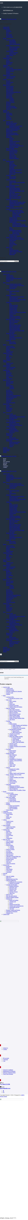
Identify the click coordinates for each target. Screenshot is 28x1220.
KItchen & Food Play (14, 141)
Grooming (11, 167)
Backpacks (9, 119)
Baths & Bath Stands (14, 188)
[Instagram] (3, 1092)
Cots (10, 183)
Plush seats (12, 254)
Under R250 (6, 27)
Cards (7, 59)
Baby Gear (9, 247)
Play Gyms (9, 34)
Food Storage (15, 215)
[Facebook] (3, 1091)
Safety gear (12, 164)
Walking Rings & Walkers (15, 251)
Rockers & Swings (14, 250)
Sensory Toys (12, 155)
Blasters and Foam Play (12, 130)
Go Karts (8, 103)
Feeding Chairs (13, 236)
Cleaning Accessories (14, 234)
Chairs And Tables (10, 76)
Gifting (5, 79)
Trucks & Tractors (10, 106)
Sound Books (12, 42)
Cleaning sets (12, 143)
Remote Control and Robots (13, 128)
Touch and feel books (14, 44)
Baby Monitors (13, 165)
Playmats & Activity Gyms (15, 207)
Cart (4, 1061)
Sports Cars (9, 96)
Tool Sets (11, 138)
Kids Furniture (6, 75)
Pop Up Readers (13, 48)
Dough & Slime (10, 71)
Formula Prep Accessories (18, 224)
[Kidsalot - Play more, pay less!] (8, 271)
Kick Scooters (9, 90)
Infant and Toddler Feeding (16, 210)
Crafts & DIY (9, 68)
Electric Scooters (10, 102)
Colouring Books (13, 52)
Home (1, 669)
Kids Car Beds (9, 78)
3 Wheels (11, 100)
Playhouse (8, 31)
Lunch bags (9, 113)
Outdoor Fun (6, 28)
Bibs (10, 227)
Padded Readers (13, 49)
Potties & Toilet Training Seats (16, 191)
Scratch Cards (9, 73)
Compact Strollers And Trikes (16, 239)
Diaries (8, 56)
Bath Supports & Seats (14, 198)
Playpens (11, 168)
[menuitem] (6, 274)
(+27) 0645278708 (17, 7)
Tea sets (8, 80)
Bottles (8, 116)
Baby (4, 159)
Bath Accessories (13, 195)
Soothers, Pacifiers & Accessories (17, 220)
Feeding (8, 209)
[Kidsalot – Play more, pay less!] (8, 19)
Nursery (8, 179)
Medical (11, 162)
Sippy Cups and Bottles (18, 212)
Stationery (8, 83)
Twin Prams (12, 243)
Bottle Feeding (13, 222)
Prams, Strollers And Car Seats (13, 237)
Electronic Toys (13, 152)
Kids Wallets (9, 114)
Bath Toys (8, 136)
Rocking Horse (10, 86)
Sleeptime (8, 199)
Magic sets (8, 64)
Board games (9, 62)
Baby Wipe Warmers (14, 193)
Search (16, 261)
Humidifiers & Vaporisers (15, 169)
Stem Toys (12, 154)
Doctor (11, 140)
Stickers (8, 72)
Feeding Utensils (16, 213)
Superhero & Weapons (11, 133)
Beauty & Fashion (13, 147)
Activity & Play (10, 206)
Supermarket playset (14, 144)
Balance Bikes (9, 88)
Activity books (9, 51)
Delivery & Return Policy (9, 1072)
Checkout (5, 1059)
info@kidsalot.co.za (8, 10)
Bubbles (8, 30)
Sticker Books (9, 55)
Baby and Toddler (10, 40)
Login (1, 2)
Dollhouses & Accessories (15, 126)
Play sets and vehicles (11, 123)
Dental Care (12, 174)
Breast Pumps (12, 176)
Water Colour (12, 54)
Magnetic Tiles (13, 157)
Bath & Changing (10, 186)
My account (6, 1058)
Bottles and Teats (16, 223)
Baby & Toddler (10, 148)
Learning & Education (11, 150)
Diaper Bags (12, 178)
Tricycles (8, 109)
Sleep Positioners (13, 200)
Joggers (11, 246)
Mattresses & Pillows (14, 205)
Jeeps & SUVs (9, 93)
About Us (5, 1048)
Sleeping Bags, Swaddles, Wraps (17, 202)
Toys (4, 120)
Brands (5, 651)
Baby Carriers (12, 253)
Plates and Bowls (16, 216)
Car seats (11, 241)
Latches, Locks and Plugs (15, 172)
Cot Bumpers (12, 181)
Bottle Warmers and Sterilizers (19, 226)
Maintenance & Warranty (9, 1071)
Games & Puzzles (7, 58)
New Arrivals (6, 648)
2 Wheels (11, 99)
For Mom (8, 175)
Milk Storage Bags (17, 231)
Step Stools (12, 192)
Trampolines (9, 35)
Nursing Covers (13, 219)
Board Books (12, 41)
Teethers (11, 229)
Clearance (5, 65)
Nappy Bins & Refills (14, 189)
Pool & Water (9, 37)
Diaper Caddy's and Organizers (17, 182)
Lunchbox (8, 117)
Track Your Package (8, 1074)
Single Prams (12, 240)
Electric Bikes (9, 97)
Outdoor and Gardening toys (16, 145)
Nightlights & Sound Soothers (16, 203)
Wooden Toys (9, 121)
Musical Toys (9, 131)
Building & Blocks (14, 158)
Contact (5, 1049)
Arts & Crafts (6, 66)
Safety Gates (12, 171)
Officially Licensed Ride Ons (13, 92)
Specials (5, 110)
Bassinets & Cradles (14, 185)
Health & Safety (10, 161)
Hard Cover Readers (14, 47)
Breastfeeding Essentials (15, 230)
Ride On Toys (6, 85)
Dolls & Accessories (14, 127)
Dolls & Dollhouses (11, 124)
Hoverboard (9, 95)
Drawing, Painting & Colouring (14, 69)
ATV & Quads (9, 89)
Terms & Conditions (8, 1069)
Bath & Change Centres (15, 196)
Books (4, 38)
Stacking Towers (13, 151)
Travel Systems (13, 244)
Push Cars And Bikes (11, 107)
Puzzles (8, 61)
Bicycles (8, 104)
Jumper (11, 248)
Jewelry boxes (9, 82)
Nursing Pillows (13, 217)
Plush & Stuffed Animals (12, 134)
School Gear (6, 112)
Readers (8, 45)
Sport (7, 32)
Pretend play (9, 137)
